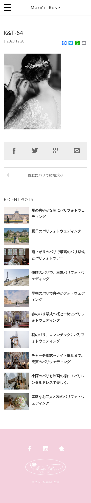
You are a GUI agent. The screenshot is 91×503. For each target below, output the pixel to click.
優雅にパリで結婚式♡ (45, 175)
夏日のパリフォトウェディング (56, 230)
